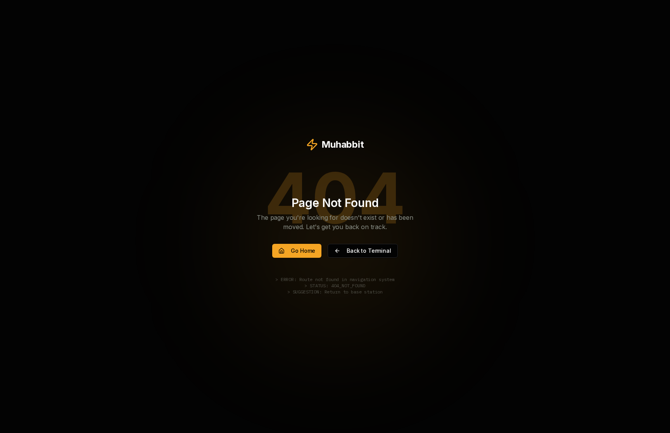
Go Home (303, 250)
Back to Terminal (369, 250)
